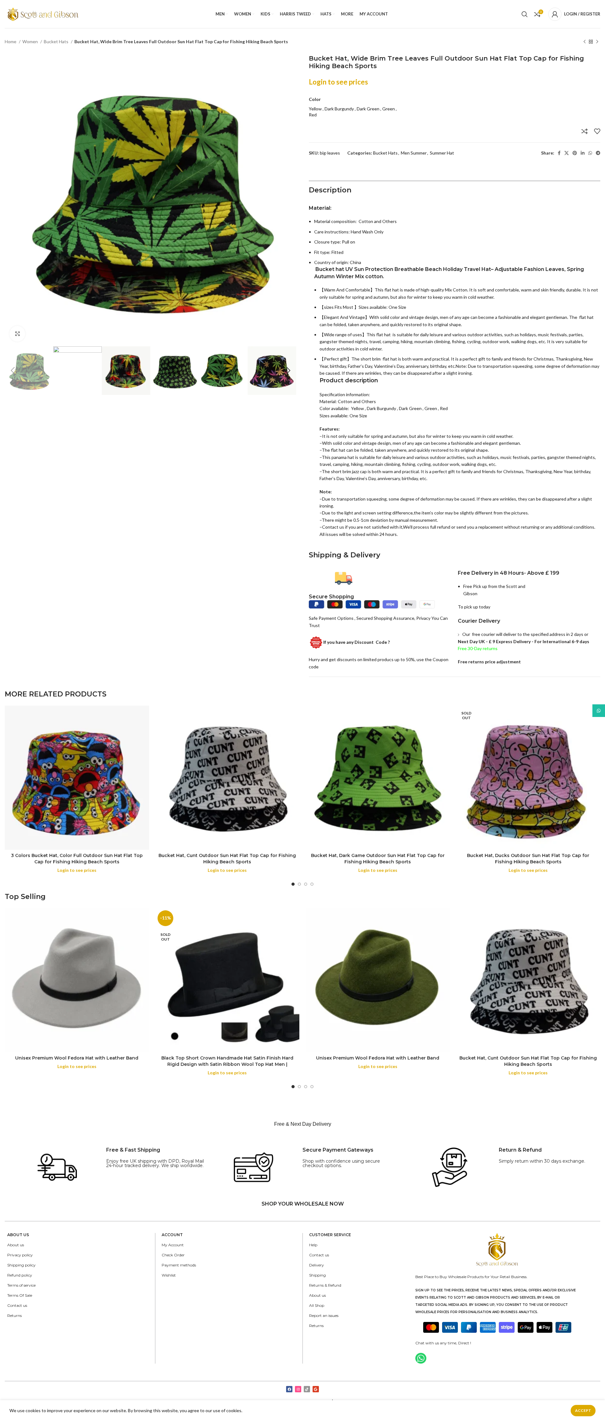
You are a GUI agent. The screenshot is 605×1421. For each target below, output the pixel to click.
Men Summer (414, 153)
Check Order (173, 1255)
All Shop (316, 1305)
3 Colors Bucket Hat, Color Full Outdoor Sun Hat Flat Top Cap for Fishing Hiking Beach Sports (77, 859)
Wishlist (169, 1275)
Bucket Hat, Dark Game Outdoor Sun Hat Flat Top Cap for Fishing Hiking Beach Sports (378, 859)
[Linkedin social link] (582, 153)
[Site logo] (43, 13)
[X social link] (566, 153)
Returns (14, 1315)
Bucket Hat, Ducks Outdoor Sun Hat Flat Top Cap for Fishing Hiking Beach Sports (528, 859)
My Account (173, 1244)
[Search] (524, 14)
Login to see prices (338, 82)
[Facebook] (289, 1389)
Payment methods (179, 1265)
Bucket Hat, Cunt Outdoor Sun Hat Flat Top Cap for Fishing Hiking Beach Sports (227, 859)
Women (30, 41)
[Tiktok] (307, 1389)
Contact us (17, 1305)
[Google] (316, 1389)
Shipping (317, 1275)
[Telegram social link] (598, 153)
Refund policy (19, 1275)
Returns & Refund (325, 1285)
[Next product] (597, 42)
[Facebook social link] (559, 153)
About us (15, 1244)
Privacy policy (20, 1255)
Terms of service (21, 1285)
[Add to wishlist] (597, 131)
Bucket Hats (56, 41)
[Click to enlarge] (17, 334)
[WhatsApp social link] (590, 153)
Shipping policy (21, 1265)
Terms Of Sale (19, 1295)
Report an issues (323, 1315)
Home (11, 41)
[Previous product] (584, 42)
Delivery (316, 1265)
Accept (583, 1410)
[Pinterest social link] (575, 153)
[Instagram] (298, 1389)
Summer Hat (442, 153)
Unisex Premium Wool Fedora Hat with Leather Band (76, 1058)
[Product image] (77, 778)
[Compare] (584, 131)
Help (313, 1244)
